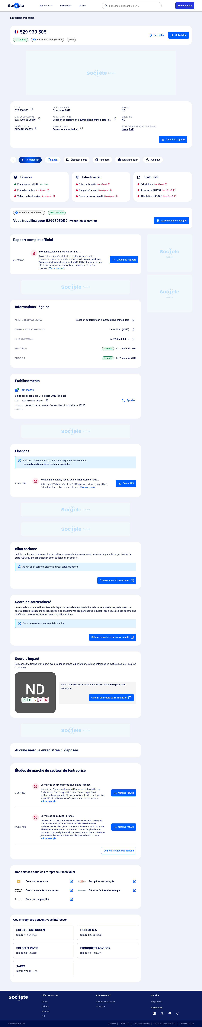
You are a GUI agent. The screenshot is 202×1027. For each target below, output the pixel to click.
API (43, 1016)
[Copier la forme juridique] (82, 128)
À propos (112, 1024)
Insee (125, 129)
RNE (131, 129)
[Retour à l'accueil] (18, 997)
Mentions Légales (187, 1024)
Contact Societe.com (105, 1001)
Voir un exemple (57, 268)
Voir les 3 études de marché (119, 850)
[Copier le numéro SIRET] (39, 119)
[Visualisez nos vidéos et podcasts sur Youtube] (169, 1013)
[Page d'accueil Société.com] (16, 6)
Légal (55, 159)
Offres (82, 5)
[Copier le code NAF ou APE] (115, 119)
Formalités (65, 5)
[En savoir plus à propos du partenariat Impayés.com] (134, 881)
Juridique (155, 159)
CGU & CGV (124, 1024)
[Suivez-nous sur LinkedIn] (154, 1013)
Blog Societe (156, 1001)
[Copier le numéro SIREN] (32, 109)
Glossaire (100, 1006)
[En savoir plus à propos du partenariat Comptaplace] (71, 899)
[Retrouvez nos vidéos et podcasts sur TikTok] (177, 1013)
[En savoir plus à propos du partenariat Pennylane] (134, 890)
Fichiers (45, 1006)
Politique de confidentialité (164, 1024)
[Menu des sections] (13, 160)
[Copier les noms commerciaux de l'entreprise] (133, 339)
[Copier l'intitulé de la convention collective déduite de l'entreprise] (133, 330)
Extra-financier (130, 159)
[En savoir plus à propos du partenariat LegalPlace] (71, 881)
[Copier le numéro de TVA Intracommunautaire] (36, 128)
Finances (104, 159)
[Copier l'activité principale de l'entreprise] (133, 320)
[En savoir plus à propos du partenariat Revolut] (71, 890)
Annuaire (46, 1011)
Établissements (79, 159)
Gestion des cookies (142, 1024)
